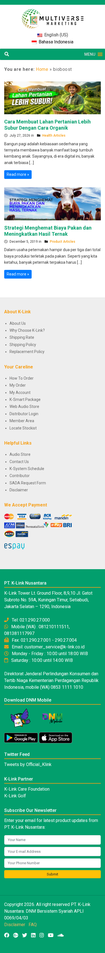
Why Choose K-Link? (27, 330)
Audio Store (20, 454)
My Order (18, 385)
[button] (89, 54)
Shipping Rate (22, 337)
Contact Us (19, 461)
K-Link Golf (15, 795)
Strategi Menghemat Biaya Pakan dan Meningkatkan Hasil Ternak (48, 231)
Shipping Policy (23, 344)
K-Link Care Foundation (27, 789)
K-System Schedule (27, 468)
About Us (18, 323)
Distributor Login (24, 414)
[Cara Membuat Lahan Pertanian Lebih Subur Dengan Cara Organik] (52, 97)
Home (42, 69)
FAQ (33, 924)
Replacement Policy (27, 351)
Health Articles (54, 135)
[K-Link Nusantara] (52, 15)
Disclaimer (19, 490)
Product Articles (62, 242)
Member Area (22, 421)
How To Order (22, 378)
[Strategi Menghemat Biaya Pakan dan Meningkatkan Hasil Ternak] (52, 203)
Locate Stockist (23, 428)
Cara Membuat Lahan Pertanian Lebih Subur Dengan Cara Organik (47, 125)
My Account (20, 392)
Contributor (20, 475)
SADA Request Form (28, 483)
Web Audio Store (24, 406)
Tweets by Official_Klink (28, 764)
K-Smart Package (25, 399)
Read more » (18, 174)
